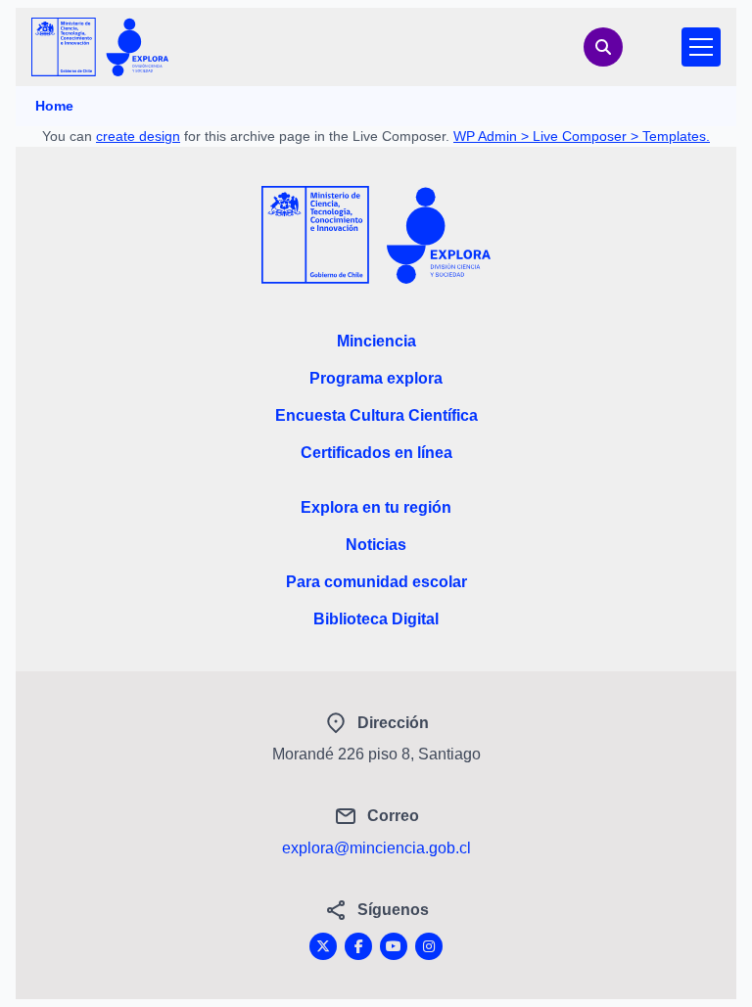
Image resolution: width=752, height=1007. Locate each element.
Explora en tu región (376, 507)
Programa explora (376, 378)
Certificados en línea (376, 452)
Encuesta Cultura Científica (376, 415)
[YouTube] (393, 946)
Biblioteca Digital (376, 619)
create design (138, 136)
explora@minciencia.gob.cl (376, 848)
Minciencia (376, 341)
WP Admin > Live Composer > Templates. (581, 136)
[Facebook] (358, 946)
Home (54, 106)
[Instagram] (429, 946)
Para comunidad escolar (376, 581)
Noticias (376, 544)
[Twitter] (323, 946)
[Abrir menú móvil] (701, 47)
